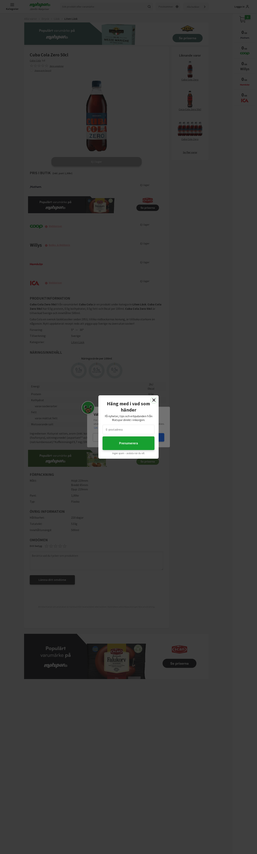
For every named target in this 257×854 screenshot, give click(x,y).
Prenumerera (128, 443)
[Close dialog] (154, 400)
